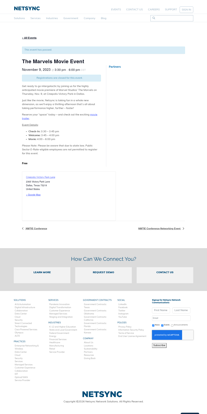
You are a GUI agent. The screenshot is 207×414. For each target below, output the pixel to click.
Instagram (123, 314)
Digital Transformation (60, 307)
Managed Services (24, 365)
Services (35, 18)
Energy (52, 336)
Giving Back (90, 358)
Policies (121, 323)
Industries (52, 18)
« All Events (29, 38)
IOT (16, 374)
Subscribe (159, 345)
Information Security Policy (131, 330)
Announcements (181, 325)
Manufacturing (56, 346)
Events (116, 9)
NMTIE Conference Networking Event (159, 228)
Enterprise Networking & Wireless (27, 347)
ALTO (17, 336)
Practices (19, 342)
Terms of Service (126, 333)
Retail (52, 349)
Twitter (121, 311)
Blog (103, 18)
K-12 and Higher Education (62, 327)
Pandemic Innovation (59, 304)
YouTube (122, 317)
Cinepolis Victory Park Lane (40, 177)
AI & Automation (23, 304)
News (157, 325)
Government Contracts (97, 300)
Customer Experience (25, 368)
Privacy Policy (124, 327)
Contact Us (134, 9)
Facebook (123, 307)
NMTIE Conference (36, 228)
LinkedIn (122, 304)
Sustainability (90, 349)
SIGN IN (186, 10)
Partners (88, 352)
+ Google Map (33, 194)
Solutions (19, 18)
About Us (88, 343)
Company (89, 18)
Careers (154, 9)
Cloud (17, 317)
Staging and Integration (61, 317)
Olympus (19, 333)
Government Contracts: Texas (95, 306)
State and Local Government (63, 330)
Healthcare (54, 343)
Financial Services (57, 340)
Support (171, 9)
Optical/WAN (21, 377)
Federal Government (59, 333)
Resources (89, 355)
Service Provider (22, 380)
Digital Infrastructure (25, 307)
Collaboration (21, 311)
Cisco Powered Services (26, 330)
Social (121, 300)
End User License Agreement (132, 336)
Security (19, 320)
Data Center (21, 314)
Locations (88, 346)
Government (70, 18)
